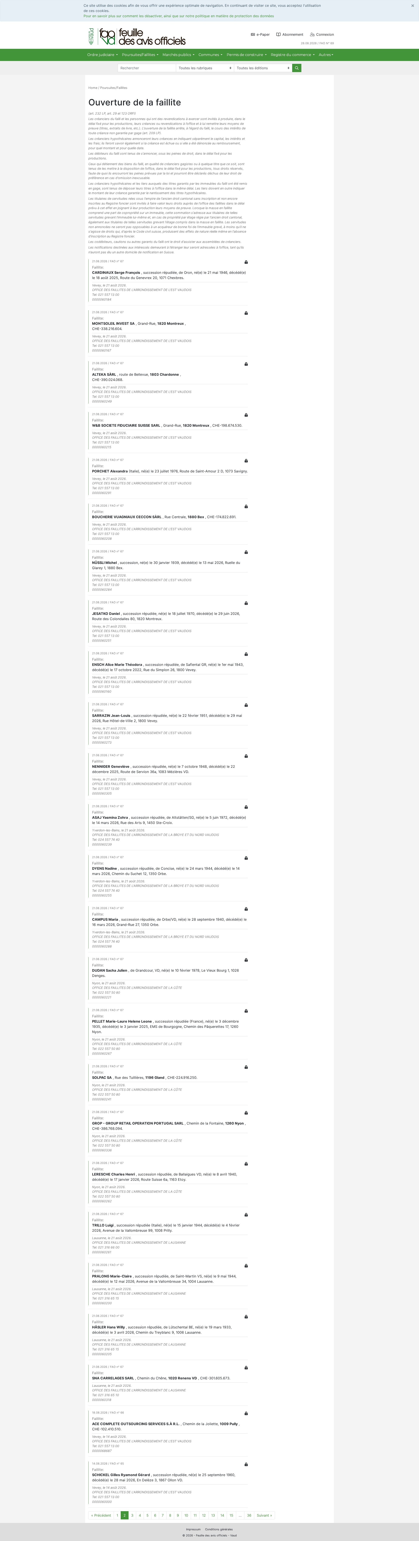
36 (249, 1515)
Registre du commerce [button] (291, 55)
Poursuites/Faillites (113, 88)
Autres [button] (325, 55)
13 (213, 1515)
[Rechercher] (296, 68)
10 (186, 1515)
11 (195, 1515)
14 (222, 1515)
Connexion (325, 34)
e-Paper (263, 34)
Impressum (193, 1529)
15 (231, 1515)
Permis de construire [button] (245, 55)
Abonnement (292, 34)
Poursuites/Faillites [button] (139, 55)
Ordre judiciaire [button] (101, 55)
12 (204, 1515)
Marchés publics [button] (177, 55)
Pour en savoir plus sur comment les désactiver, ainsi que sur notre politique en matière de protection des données (179, 16)
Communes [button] (209, 55)
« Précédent (101, 1515)
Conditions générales (219, 1529)
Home (92, 88)
